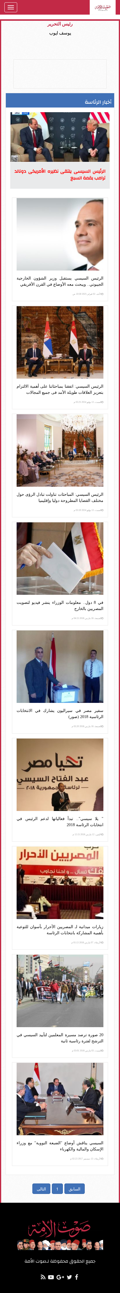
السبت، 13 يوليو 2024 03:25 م (87, 402)
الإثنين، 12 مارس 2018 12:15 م (87, 834)
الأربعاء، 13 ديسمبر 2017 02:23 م (85, 1158)
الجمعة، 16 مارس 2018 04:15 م (86, 618)
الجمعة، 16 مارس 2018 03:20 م (86, 726)
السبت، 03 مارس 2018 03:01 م (86, 1050)
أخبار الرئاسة (98, 102)
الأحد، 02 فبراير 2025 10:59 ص (87, 294)
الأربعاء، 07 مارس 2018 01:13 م (86, 942)
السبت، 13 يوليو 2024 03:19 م (87, 510)
